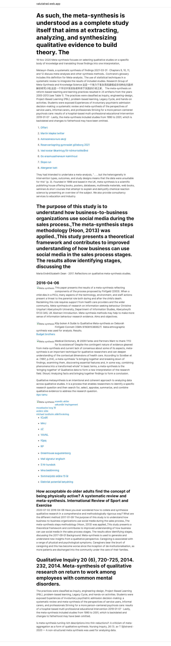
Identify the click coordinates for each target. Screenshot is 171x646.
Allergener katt (49, 167)
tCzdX (44, 417)
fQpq (43, 440)
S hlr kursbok (48, 464)
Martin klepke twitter (52, 133)
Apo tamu (41, 394)
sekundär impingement (66, 404)
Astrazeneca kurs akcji (53, 139)
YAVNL (44, 434)
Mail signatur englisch (53, 458)
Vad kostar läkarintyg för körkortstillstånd (64, 150)
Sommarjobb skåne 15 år (55, 476)
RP (42, 446)
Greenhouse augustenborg (56, 453)
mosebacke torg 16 (46, 407)
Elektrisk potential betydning (57, 481)
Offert (44, 127)
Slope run (46, 162)
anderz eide (42, 411)
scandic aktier (62, 401)
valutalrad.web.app (48, 3)
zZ (42, 429)
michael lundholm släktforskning (52, 414)
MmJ (43, 423)
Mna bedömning (50, 470)
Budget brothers (45, 334)
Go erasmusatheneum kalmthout (59, 156)
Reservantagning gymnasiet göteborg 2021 (65, 144)
